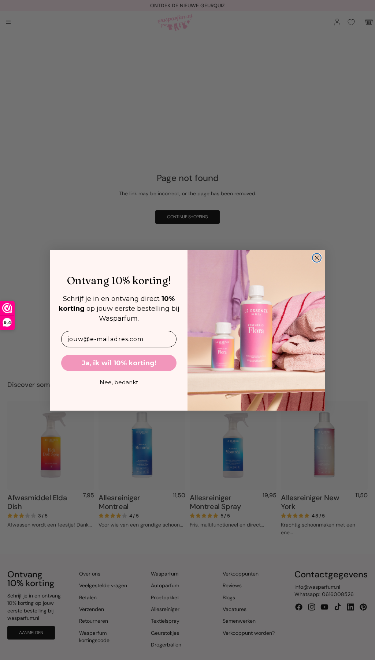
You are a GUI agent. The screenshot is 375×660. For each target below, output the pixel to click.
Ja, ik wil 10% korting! (119, 363)
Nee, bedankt (119, 382)
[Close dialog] (316, 257)
